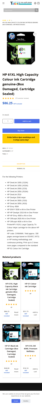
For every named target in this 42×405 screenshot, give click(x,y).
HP (12, 151)
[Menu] (3, 3)
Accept (16, 401)
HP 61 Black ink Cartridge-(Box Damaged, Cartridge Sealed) (11, 351)
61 (7, 154)
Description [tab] (21, 164)
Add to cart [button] (35, 313)
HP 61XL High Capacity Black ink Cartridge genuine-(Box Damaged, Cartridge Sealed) (11, 291)
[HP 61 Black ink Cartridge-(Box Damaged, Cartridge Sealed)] (11, 333)
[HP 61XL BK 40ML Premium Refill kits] (31, 333)
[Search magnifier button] (36, 10)
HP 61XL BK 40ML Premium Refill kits (30, 349)
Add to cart (27, 121)
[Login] (35, 3)
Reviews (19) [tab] (21, 168)
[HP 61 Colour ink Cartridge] (31, 271)
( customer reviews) (22, 98)
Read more (16, 313)
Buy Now (21, 130)
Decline (25, 401)
